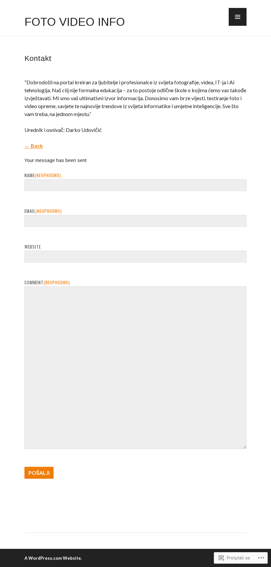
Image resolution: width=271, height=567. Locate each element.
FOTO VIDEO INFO (74, 22)
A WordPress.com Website (52, 558)
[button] (238, 17)
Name (42, 175)
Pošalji (39, 472)
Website (32, 246)
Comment (47, 282)
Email (43, 211)
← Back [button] (33, 145)
